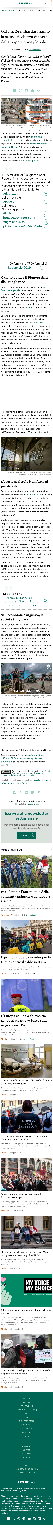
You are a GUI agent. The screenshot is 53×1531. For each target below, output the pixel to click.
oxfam (3, 783)
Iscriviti (24, 835)
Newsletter (26, 1402)
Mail (26, 1461)
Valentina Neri (35, 49)
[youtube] (29, 1518)
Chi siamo (26, 1454)
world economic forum (17, 783)
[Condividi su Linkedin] (26, 90)
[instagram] (34, 1518)
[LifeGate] (26, 3)
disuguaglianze (34, 494)
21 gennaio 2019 (19, 268)
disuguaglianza (36, 780)
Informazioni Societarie (26, 1469)
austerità (30, 307)
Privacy (26, 1465)
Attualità (26, 1398)
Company (26, 1446)
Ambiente (5, 915)
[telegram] (44, 1518)
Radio (26, 1413)
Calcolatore (26, 1429)
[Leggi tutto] (50, 849)
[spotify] (23, 1518)
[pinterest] (18, 1518)
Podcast (26, 1417)
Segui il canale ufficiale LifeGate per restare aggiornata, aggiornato (22, 758)
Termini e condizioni (26, 1473)
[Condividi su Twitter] (20, 90)
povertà (47, 780)
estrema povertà (31, 160)
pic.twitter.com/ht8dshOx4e (22, 226)
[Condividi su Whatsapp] (32, 90)
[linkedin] (39, 1518)
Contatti (26, 1450)
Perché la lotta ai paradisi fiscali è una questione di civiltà (22, 601)
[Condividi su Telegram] (38, 90)
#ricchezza (10, 194)
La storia (26, 1458)
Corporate (26, 1425)
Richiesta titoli (26, 1421)
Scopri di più (33, 804)
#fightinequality (14, 222)
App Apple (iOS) (26, 1406)
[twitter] (13, 1518)
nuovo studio (36, 322)
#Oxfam (8, 213)
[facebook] (8, 1518)
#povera (9, 202)
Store (14, 3)
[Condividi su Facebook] (14, 90)
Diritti (3, 973)
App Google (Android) (26, 1410)
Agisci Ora (27, 1432)
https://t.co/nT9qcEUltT (19, 218)
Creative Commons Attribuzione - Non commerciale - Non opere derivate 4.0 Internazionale (26, 773)
